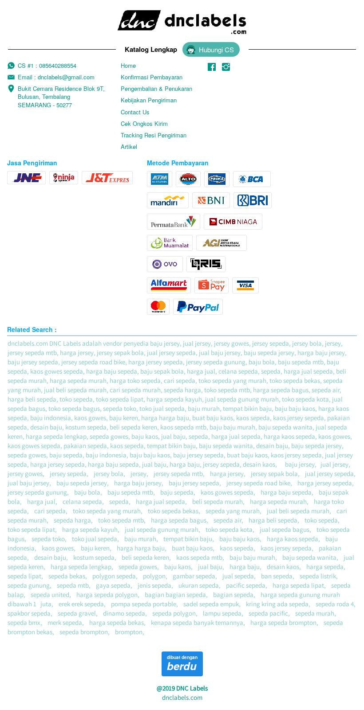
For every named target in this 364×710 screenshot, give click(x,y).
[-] (211, 67)
